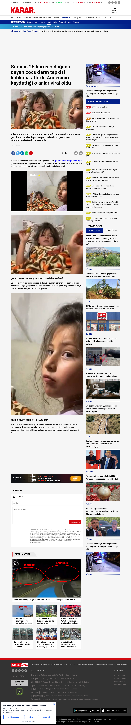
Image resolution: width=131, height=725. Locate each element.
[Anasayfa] (12, 18)
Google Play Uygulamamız (88, 710)
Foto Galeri (36, 699)
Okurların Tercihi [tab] (94, 230)
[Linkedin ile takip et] (22, 670)
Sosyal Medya (61, 692)
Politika (44, 675)
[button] (63, 153)
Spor (50, 18)
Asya (67, 678)
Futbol (41, 685)
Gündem (30, 22)
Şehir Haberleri (120, 684)
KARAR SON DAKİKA (19, 683)
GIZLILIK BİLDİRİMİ (88, 665)
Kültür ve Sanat (77, 699)
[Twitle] (18, 153)
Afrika (72, 678)
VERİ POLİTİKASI (101, 665)
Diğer (84, 685)
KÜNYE (50, 665)
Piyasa (45, 682)
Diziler (42, 689)
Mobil (45, 692)
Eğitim (74, 675)
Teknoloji (62, 22)
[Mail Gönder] (31, 153)
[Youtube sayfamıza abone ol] (19, 670)
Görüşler (77, 18)
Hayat (56, 18)
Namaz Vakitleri (120, 678)
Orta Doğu (45, 678)
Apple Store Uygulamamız (115, 710)
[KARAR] (23, 10)
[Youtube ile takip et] (109, 2)
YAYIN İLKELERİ (59, 665)
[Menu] (109, 18)
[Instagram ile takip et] (25, 670)
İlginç (55, 22)
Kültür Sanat (102, 18)
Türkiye (62, 675)
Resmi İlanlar (88, 18)
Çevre (68, 675)
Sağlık (56, 689)
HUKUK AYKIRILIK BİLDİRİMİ (117, 665)
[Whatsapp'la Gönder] (26, 153)
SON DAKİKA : (16, 27)
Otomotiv (59, 682)
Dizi (36, 22)
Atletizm (65, 685)
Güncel (18, 18)
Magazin (76, 22)
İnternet (52, 692)
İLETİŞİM (44, 665)
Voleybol (57, 685)
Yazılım (71, 692)
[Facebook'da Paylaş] (13, 153)
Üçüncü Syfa (53, 675)
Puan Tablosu (119, 681)
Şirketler (85, 682)
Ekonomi (43, 18)
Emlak (51, 682)
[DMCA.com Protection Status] (19, 691)
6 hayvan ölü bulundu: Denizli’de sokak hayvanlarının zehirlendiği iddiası (49, 27)
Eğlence (74, 689)
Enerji (66, 682)
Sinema (42, 22)
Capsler (54, 699)
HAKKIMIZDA (35, 665)
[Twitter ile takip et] (119, 2)
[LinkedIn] (22, 153)
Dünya (35, 18)
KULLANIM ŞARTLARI (73, 665)
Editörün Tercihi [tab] (111, 230)
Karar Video (66, 18)
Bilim (76, 692)
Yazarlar (27, 18)
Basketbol (49, 685)
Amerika (53, 678)
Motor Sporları (75, 685)
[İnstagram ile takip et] (112, 2)
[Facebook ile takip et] (115, 2)
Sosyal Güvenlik (75, 682)
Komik (49, 22)
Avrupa (61, 678)
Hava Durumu (119, 675)
